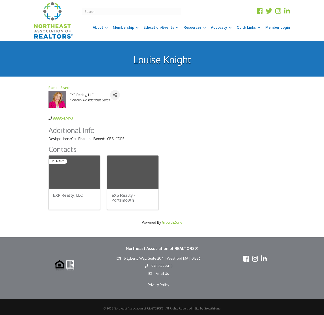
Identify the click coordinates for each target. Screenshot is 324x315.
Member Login (277, 27)
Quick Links (246, 27)
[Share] (115, 95)
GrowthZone (172, 222)
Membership (123, 27)
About (98, 27)
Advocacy (219, 27)
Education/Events (159, 27)
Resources (192, 27)
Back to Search (59, 88)
